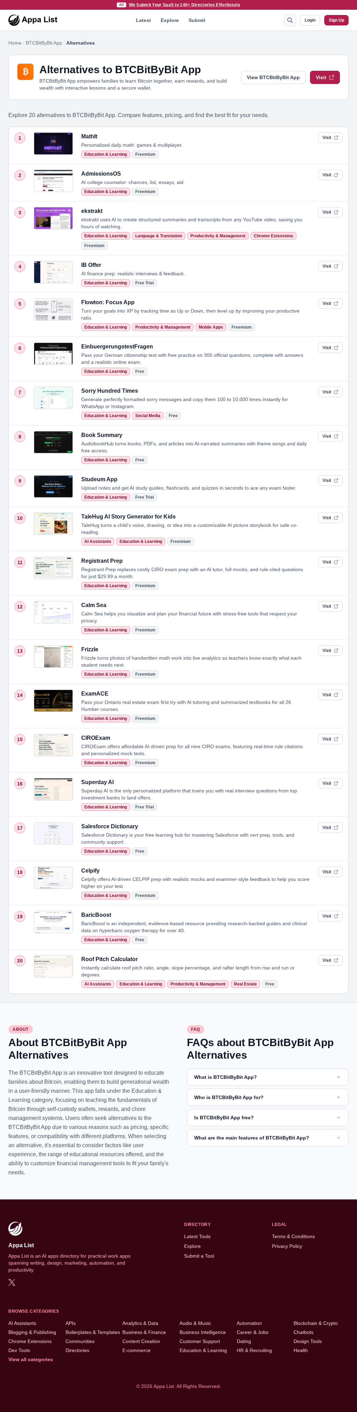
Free (139, 371)
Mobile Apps (211, 327)
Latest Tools (197, 1236)
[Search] (290, 20)
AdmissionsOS (101, 174)
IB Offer (91, 265)
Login (310, 20)
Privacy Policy (287, 1246)
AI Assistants (97, 541)
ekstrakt (91, 211)
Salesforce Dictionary (109, 826)
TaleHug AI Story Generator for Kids (128, 517)
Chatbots (303, 1332)
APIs (71, 1323)
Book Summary (101, 435)
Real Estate (245, 984)
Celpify (90, 871)
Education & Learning (105, 154)
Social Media (147, 415)
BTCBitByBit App (44, 43)
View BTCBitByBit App (273, 77)
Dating (244, 1341)
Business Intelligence (203, 1332)
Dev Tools (19, 1350)
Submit (197, 20)
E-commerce (136, 1350)
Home (15, 43)
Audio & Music (195, 1323)
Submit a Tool (199, 1256)
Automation (249, 1323)
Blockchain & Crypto (316, 1323)
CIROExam (95, 738)
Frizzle (89, 649)
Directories (77, 1350)
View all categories (30, 1359)
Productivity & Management (217, 235)
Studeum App (99, 479)
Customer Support (200, 1341)
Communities (80, 1341)
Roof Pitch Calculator (109, 959)
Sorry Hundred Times (109, 391)
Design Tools (308, 1341)
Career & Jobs (252, 1332)
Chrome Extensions (273, 235)
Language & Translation (158, 235)
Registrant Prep (102, 561)
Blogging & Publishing (32, 1332)
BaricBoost (96, 915)
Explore (170, 20)
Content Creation (141, 1341)
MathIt (89, 136)
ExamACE (94, 694)
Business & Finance (144, 1332)
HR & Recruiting (254, 1350)
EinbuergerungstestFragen (117, 347)
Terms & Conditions (293, 1236)
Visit (321, 77)
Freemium (145, 154)
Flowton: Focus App (108, 302)
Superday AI (97, 782)
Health (301, 1350)
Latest (143, 20)
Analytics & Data (140, 1323)
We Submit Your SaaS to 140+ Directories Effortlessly (185, 4)
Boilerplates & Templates (93, 1332)
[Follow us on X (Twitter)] (11, 1282)
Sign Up (336, 20)
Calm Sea (93, 605)
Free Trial (144, 283)
